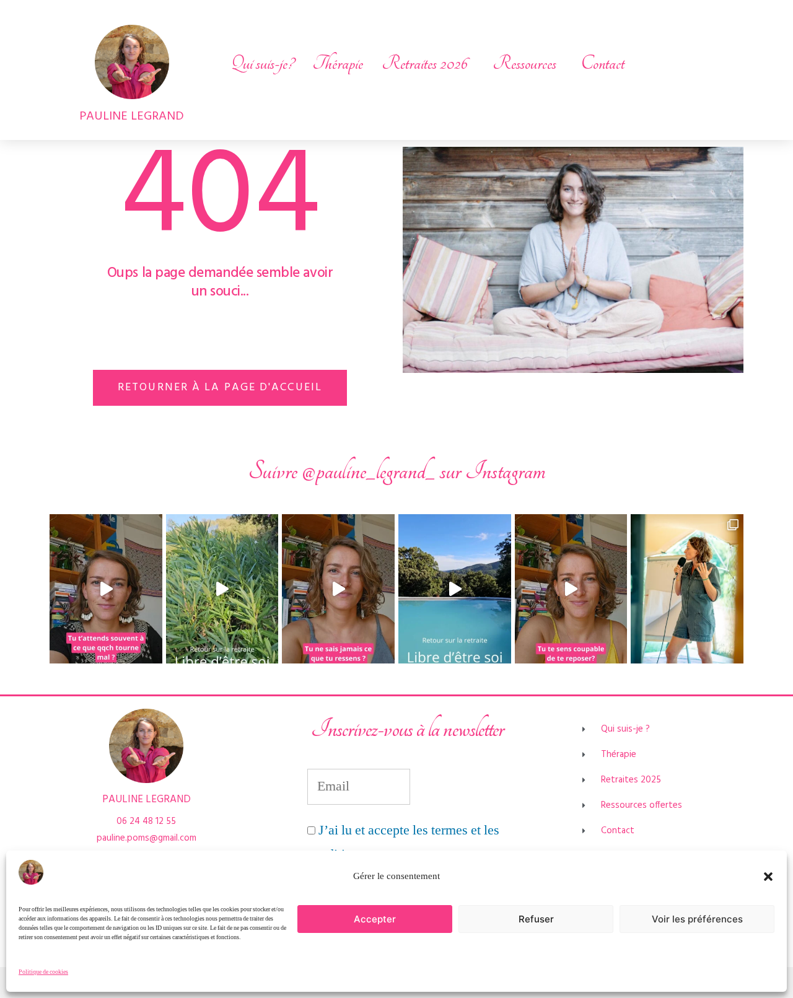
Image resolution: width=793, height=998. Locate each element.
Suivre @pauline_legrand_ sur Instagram (396, 471)
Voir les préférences (697, 919)
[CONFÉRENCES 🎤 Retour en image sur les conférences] (687, 589)
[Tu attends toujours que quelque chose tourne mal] (106, 589)
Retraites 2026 (425, 63)
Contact (602, 63)
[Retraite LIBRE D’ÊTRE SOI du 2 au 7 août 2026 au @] (454, 589)
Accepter (375, 919)
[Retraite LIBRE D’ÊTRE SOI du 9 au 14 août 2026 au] (222, 589)
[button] (768, 876)
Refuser (536, 919)
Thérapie (337, 63)
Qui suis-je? (262, 63)
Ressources (524, 63)
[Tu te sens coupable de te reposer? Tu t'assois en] (571, 589)
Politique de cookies (43, 972)
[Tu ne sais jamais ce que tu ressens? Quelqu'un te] (338, 589)
